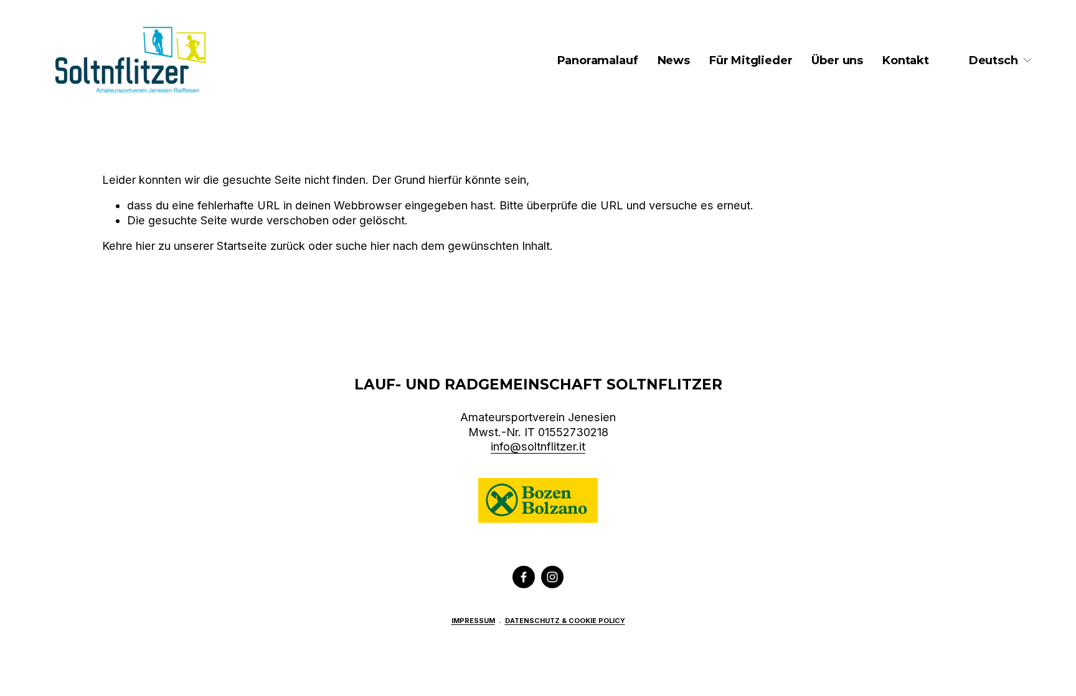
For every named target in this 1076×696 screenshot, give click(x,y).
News (674, 60)
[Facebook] (523, 577)
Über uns (837, 60)
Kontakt (905, 60)
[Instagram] (552, 577)
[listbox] (1001, 60)
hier (145, 245)
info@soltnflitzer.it (538, 446)
